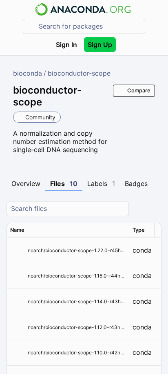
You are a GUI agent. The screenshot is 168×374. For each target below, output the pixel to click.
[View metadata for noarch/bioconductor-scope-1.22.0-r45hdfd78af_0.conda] (17, 250)
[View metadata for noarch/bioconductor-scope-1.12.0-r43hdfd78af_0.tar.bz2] (17, 327)
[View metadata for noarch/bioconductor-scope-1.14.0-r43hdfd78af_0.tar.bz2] (17, 301)
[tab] (26, 184)
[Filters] (154, 208)
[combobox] (90, 26)
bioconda (27, 73)
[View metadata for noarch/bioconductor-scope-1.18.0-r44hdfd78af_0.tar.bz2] (17, 276)
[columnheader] (68, 230)
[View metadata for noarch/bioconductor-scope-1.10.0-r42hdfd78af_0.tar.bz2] (17, 352)
